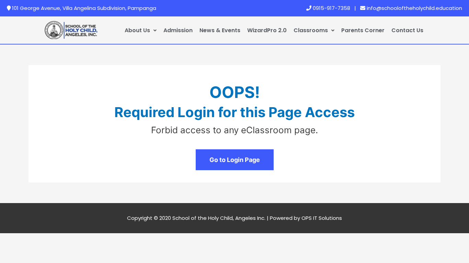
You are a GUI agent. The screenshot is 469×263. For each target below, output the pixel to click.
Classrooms (311, 30)
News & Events (219, 30)
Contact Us (407, 30)
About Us (137, 30)
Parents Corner (363, 30)
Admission (178, 30)
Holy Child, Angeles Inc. (236, 218)
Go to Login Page (234, 159)
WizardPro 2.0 (267, 30)
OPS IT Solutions (321, 218)
